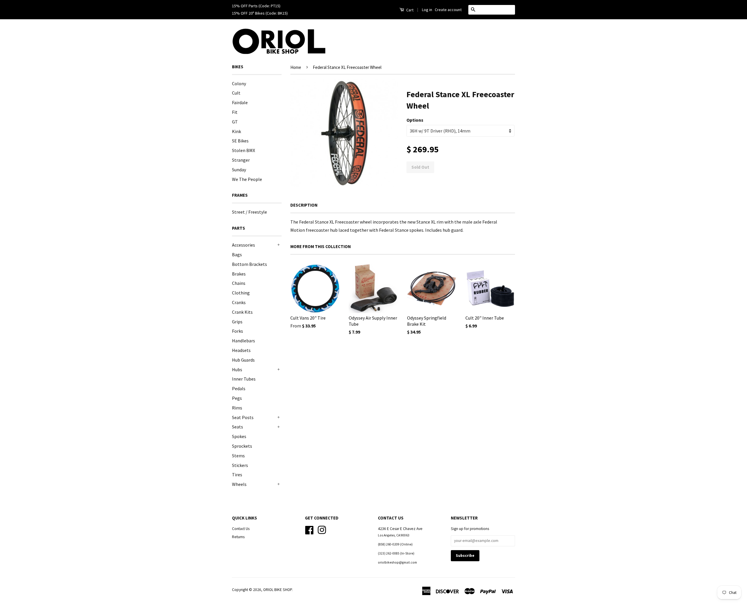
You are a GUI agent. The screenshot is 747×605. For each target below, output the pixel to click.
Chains (238, 283)
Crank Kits (242, 312)
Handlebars (243, 341)
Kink (236, 131)
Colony (239, 83)
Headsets (241, 350)
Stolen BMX (243, 150)
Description (303, 205)
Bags (237, 254)
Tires (237, 474)
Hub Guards (243, 360)
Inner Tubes (244, 379)
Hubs (237, 369)
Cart (409, 10)
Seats (237, 427)
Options (414, 120)
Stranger (241, 160)
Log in (427, 9)
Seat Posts (243, 417)
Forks (237, 331)
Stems (238, 455)
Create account (448, 9)
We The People (247, 179)
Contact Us (240, 528)
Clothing (241, 293)
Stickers (240, 465)
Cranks (239, 302)
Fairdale (240, 102)
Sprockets (242, 446)
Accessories (243, 245)
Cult (236, 93)
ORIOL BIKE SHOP (277, 589)
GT (235, 122)
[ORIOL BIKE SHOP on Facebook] (309, 529)
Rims (237, 408)
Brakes (239, 274)
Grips (237, 322)
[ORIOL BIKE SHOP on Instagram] (321, 529)
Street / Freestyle (249, 212)
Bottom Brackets (249, 264)
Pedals (238, 388)
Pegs (237, 398)
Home (295, 67)
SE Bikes (240, 141)
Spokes (239, 436)
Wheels (239, 484)
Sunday (239, 169)
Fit (235, 112)
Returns (238, 536)
